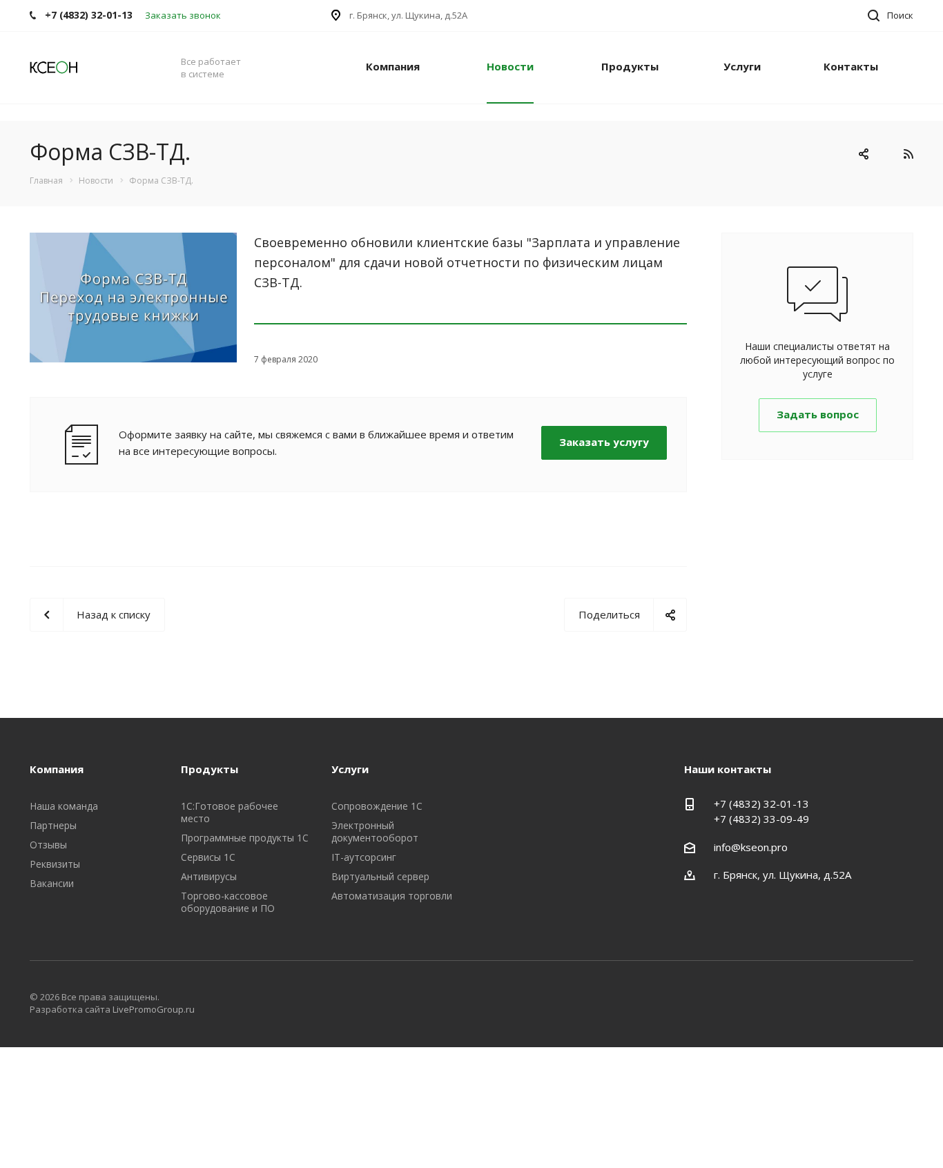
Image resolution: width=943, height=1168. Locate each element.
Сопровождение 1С (376, 805)
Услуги (742, 66)
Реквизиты (55, 863)
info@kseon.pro (751, 847)
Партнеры (53, 825)
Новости (510, 66)
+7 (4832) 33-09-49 (761, 819)
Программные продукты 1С (245, 837)
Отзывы (48, 844)
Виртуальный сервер (380, 876)
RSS (908, 154)
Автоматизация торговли (391, 895)
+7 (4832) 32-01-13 (761, 803)
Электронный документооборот (374, 831)
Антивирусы (209, 876)
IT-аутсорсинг (363, 857)
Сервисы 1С (208, 857)
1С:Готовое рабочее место (229, 812)
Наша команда (64, 805)
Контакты (851, 66)
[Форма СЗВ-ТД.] (133, 241)
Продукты (630, 66)
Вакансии (52, 883)
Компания (393, 66)
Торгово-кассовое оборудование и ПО (228, 902)
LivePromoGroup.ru (154, 1009)
